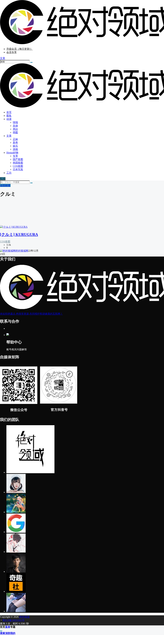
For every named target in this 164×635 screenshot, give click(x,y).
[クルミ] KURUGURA (19, 234)
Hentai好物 (12, 152)
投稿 (2, 178)
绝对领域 (24, 616)
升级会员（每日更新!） (19, 49)
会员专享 (11, 52)
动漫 (9, 119)
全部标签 (5, 185)
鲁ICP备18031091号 (14, 620)
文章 (9, 135)
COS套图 (5, 241)
